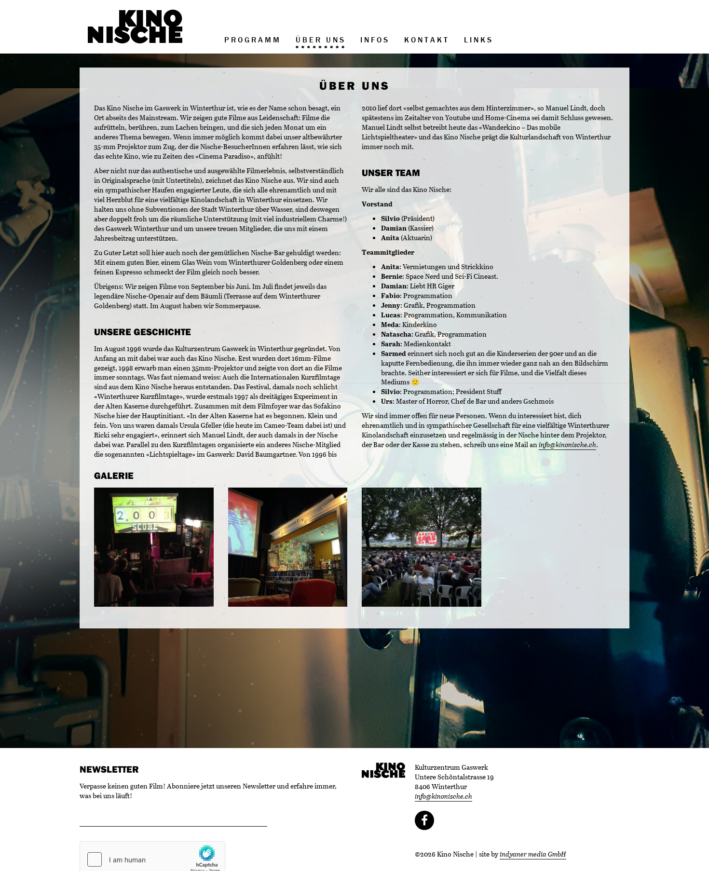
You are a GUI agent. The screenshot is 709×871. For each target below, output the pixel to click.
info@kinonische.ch (567, 444)
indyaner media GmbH (533, 854)
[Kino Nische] (135, 26)
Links (478, 39)
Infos (375, 39)
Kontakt (427, 39)
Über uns (321, 39)
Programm (252, 39)
